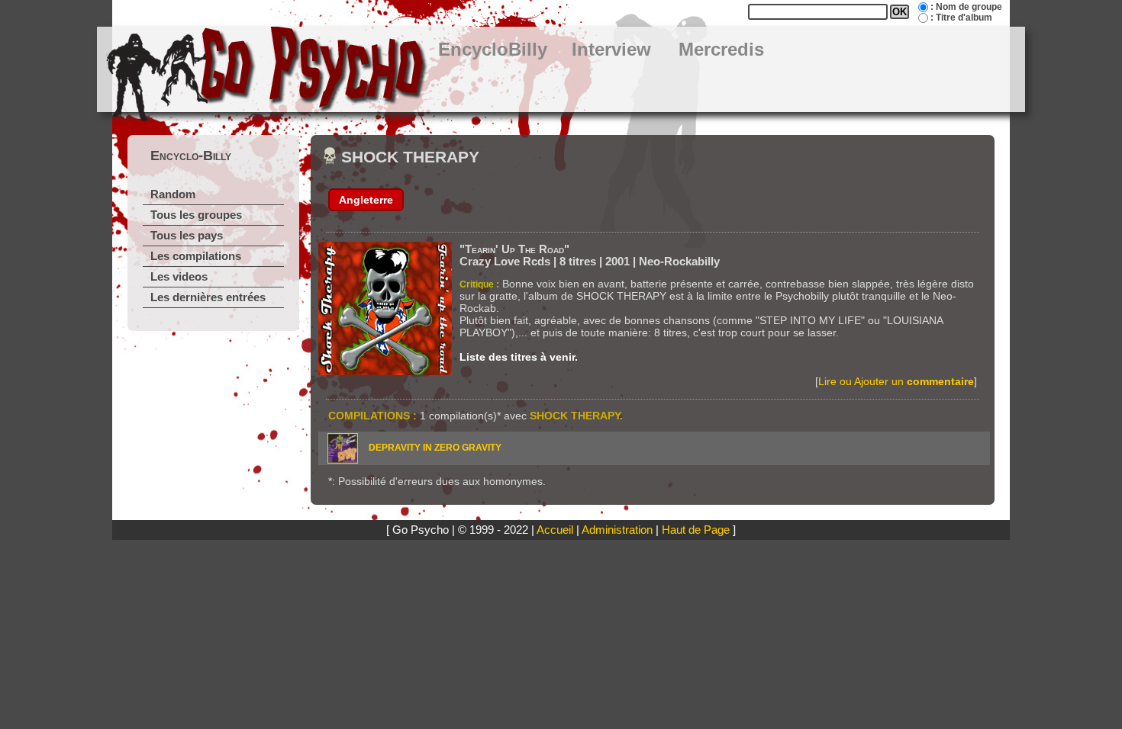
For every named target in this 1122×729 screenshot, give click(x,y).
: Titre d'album (961, 17)
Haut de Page (696, 530)
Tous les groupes (196, 215)
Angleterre (366, 200)
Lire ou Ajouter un (896, 381)
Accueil (555, 530)
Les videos (179, 277)
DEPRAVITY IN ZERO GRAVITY (435, 447)
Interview (611, 49)
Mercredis (721, 49)
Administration (617, 530)
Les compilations (195, 256)
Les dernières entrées (208, 297)
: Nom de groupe (966, 7)
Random (172, 194)
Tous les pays (186, 236)
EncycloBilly (492, 49)
